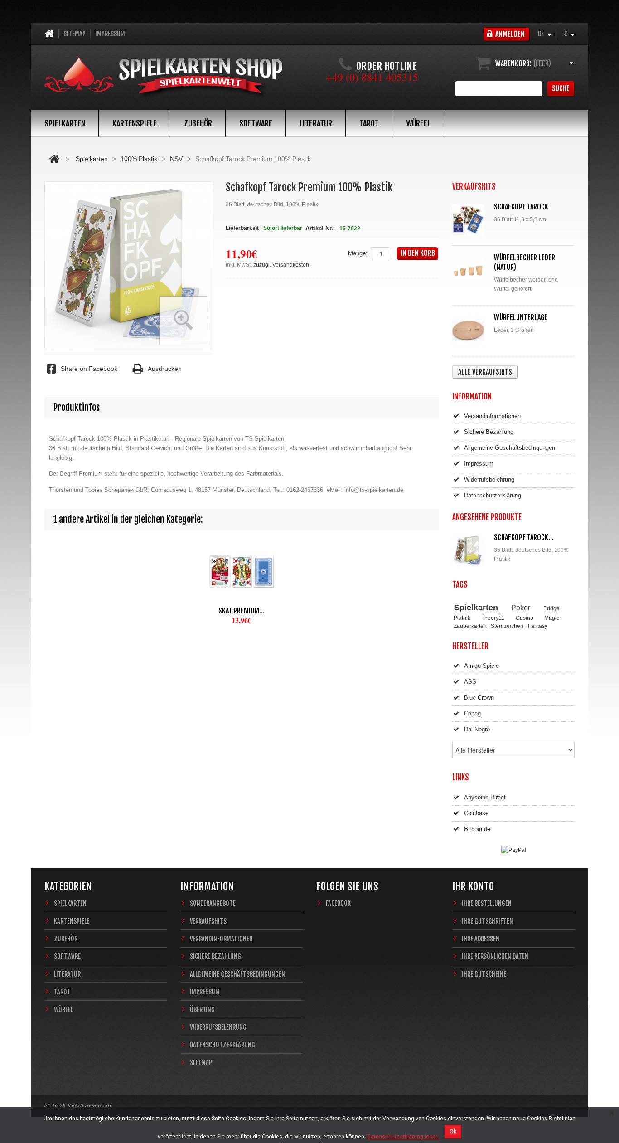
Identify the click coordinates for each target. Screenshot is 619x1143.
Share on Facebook (89, 368)
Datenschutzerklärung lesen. (403, 1136)
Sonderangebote (213, 903)
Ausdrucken (164, 368)
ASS (470, 681)
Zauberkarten (470, 626)
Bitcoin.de (477, 829)
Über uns (202, 1009)
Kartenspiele (134, 123)
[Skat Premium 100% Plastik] (241, 572)
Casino (524, 618)
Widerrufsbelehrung (489, 479)
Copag (472, 713)
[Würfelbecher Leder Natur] (470, 271)
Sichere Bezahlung (488, 431)
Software (255, 123)
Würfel (418, 123)
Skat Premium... (241, 610)
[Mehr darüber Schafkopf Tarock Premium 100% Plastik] (470, 551)
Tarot (369, 123)
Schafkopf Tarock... (524, 537)
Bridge (551, 608)
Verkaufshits (208, 921)
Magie (552, 618)
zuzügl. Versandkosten (281, 265)
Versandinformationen (492, 416)
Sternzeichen (507, 626)
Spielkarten (64, 123)
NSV (176, 158)
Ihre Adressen (480, 939)
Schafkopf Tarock (521, 206)
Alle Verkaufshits (485, 371)
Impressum (110, 34)
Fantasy (537, 626)
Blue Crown (479, 697)
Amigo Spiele (481, 665)
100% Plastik (139, 158)
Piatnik (462, 618)
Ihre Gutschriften (487, 921)
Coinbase (476, 813)
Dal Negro (477, 729)
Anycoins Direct (485, 797)
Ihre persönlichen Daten (495, 956)
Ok (453, 1131)
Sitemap (74, 34)
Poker (520, 607)
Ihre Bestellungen (487, 903)
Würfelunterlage (520, 317)
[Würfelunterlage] (470, 331)
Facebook (338, 903)
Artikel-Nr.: (320, 228)
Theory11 (492, 618)
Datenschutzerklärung (492, 495)
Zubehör (198, 123)
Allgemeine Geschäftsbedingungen (509, 447)
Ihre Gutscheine (484, 974)
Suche (561, 88)
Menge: (358, 253)
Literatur (316, 123)
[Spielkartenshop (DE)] (163, 78)
